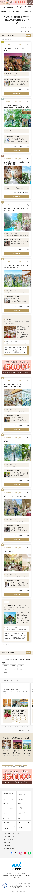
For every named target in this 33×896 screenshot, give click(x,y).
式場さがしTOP (5, 11)
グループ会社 (26, 875)
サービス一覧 (16, 873)
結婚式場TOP (18, 765)
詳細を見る (16, 93)
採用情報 (16, 877)
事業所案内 (23, 873)
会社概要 (9, 873)
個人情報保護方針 (17, 875)
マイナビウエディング (7, 765)
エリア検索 (15, 11)
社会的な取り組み (7, 875)
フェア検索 (24, 11)
